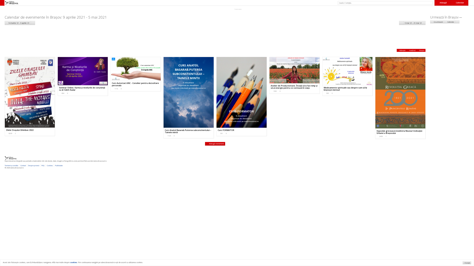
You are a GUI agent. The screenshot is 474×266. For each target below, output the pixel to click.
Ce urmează (438, 22)
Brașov (421, 50)
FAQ (42, 165)
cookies (73, 262)
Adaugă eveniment (216, 143)
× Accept (467, 263)
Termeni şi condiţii (11, 165)
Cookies (50, 165)
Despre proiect (33, 165)
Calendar (450, 22)
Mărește (402, 50)
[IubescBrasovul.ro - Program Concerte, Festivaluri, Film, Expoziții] (2, 3)
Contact (23, 165)
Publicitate (238, 9)
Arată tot (412, 50)
